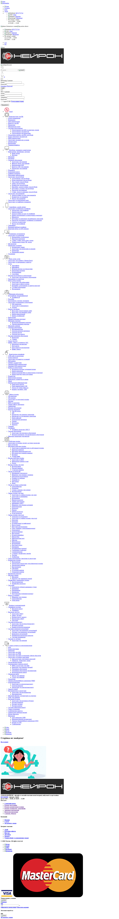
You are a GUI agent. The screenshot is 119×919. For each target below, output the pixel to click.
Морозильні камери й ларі (20, 461)
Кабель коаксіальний (18, 314)
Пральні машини (17, 468)
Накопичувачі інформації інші (17, 383)
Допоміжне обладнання (19, 669)
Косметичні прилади (14, 573)
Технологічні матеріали (19, 419)
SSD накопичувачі (14, 121)
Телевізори (11, 254)
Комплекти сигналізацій (19, 634)
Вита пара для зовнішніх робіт (21, 312)
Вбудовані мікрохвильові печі (21, 451)
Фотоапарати (16, 289)
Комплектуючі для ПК (16, 116)
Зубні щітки (15, 600)
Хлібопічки (15, 557)
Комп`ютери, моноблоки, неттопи (19, 152)
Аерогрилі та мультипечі (20, 516)
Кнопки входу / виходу (19, 617)
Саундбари (15, 274)
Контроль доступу (14, 612)
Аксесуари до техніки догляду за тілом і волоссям (24, 443)
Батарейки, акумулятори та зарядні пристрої (26, 285)
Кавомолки (15, 592)
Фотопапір (15, 423)
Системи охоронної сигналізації (18, 629)
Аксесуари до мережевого (20, 306)
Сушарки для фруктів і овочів (21, 553)
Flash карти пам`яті (18, 384)
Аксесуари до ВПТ (18, 460)
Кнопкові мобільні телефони (17, 227)
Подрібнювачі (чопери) (19, 548)
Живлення (11, 716)
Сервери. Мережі (10, 813)
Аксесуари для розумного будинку (23, 701)
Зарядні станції (13, 689)
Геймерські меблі (13, 674)
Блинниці (15, 521)
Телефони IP (16, 297)
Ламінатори (12, 406)
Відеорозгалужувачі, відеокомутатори (24, 369)
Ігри (9, 647)
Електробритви (17, 486)
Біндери (10, 401)
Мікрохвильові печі (18, 538)
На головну (4, 742)
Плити (14, 463)
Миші (10, 381)
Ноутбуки (11, 158)
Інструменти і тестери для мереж (18, 300)
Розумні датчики (17, 704)
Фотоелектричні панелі (19, 672)
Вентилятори (16, 562)
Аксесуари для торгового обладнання (24, 433)
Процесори (11, 125)
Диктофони (15, 265)
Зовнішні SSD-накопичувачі (17, 366)
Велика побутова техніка (16, 458)
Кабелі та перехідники (15, 367)
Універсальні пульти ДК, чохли (22, 242)
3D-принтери (12, 396)
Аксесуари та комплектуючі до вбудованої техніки (28, 448)
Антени (14, 307)
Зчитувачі (15, 620)
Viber (14, 15)
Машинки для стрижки (19, 597)
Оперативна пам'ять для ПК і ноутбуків (20, 135)
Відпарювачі (16, 498)
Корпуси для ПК (13, 123)
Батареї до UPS (16, 722)
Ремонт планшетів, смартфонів (14, 808)
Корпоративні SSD (18, 165)
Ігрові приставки (13, 649)
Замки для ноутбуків (18, 183)
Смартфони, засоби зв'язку (17, 207)
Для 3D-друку (16, 411)
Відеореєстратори (17, 625)
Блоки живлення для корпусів (17, 136)
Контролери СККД (18, 619)
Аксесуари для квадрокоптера (21, 692)
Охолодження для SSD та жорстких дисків (25, 130)
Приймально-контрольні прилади (22, 635)
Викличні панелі (17, 609)
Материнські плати (14, 126)
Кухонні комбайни (18, 535)
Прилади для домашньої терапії (22, 578)
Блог (5, 10)
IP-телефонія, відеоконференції (18, 295)
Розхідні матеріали (14, 409)
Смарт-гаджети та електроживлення (20, 645)
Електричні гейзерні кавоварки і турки (24, 587)
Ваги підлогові (13, 444)
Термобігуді (15, 480)
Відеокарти (11, 120)
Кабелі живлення (17, 371)
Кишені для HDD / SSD (19, 389)
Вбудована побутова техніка (17, 446)
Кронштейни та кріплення (20, 237)
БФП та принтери (14, 403)
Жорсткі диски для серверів (20, 163)
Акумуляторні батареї (15, 662)
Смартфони (12, 225)
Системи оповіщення (18, 637)
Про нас (7, 833)
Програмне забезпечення (16, 175)
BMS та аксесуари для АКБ (20, 665)
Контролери (12, 143)
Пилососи (15, 508)
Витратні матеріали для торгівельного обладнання (28, 434)
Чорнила (14, 424)
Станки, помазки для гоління (21, 490)
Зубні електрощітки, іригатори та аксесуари (22, 558)
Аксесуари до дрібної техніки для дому (24, 495)
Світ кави (11, 585)
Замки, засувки (16, 615)
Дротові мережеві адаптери (20, 324)
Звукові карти (12, 141)
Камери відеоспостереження (21, 627)
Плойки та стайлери (18, 478)
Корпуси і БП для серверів (20, 167)
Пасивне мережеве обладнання (18, 336)
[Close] (4, 900)
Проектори (15, 250)
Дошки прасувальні (18, 501)
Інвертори (11, 650)
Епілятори (15, 488)
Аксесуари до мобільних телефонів (19, 208)
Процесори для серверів (19, 168)
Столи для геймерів (18, 677)
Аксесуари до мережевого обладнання (20, 302)
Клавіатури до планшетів (20, 197)
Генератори (11, 679)
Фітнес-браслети (13, 714)
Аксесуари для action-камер (20, 282)
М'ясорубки (15, 537)
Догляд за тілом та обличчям (17, 485)
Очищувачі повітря (18, 572)
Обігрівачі (15, 568)
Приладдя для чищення (19, 190)
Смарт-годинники (14, 709)
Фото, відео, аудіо (14, 259)
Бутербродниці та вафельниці (21, 523)
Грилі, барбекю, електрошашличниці (23, 528)
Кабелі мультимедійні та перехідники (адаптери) (27, 372)
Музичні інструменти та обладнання (19, 275)
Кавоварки (15, 588)
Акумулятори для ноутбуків (20, 178)
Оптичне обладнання (15, 327)
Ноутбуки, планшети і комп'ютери (20, 150)
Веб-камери (12, 361)
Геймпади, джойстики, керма (21, 660)
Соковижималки (17, 552)
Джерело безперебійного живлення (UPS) (25, 721)
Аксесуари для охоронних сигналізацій (24, 630)
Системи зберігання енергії (16, 707)
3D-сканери (12, 398)
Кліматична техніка (14, 560)
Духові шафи (16, 456)
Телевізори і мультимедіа (17, 234)
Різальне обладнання (14, 408)
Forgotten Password (6, 86)
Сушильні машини (18, 470)
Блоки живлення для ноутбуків (22, 180)
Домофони (15, 610)
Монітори (11, 157)
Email (2, 82)
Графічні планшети (14, 173)
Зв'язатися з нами (10, 823)
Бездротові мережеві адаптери (21, 322)
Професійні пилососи (19, 583)
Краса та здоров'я (13, 595)
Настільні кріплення (18, 239)
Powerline (11, 299)
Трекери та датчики (14, 639)
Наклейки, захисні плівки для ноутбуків (24, 187)
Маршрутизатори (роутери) (16, 319)
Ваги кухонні (16, 525)
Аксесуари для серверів (19, 162)
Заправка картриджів (11, 810)
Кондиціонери (16, 567)
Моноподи (15, 217)
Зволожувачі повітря (18, 565)
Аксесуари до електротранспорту (22, 684)
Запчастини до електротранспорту (23, 687)
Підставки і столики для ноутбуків (23, 188)
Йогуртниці (15, 533)
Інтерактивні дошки (18, 247)
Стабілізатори (16, 724)
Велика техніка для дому (16, 465)
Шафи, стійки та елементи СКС (18, 342)
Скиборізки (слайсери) (19, 550)
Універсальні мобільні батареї (17, 712)
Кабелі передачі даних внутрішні (22, 374)
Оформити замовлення (8, 907)
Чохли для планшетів (18, 198)
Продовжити (4, 105)
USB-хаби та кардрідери (16, 356)
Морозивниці (16, 542)
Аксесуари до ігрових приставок (18, 657)
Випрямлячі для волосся (19, 473)
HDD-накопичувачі (14, 138)
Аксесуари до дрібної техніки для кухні (24, 518)
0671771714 (19, 13)
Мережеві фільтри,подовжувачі (22, 719)
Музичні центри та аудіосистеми (22, 269)
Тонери (14, 421)
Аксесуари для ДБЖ (14, 654)
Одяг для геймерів (14, 697)
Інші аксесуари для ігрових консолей (23, 659)
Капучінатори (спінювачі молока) (22, 593)
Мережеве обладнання (16, 294)
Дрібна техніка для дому (16, 493)
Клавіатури (11, 376)
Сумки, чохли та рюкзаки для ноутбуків (24, 192)
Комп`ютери (16, 153)
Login (2, 88)
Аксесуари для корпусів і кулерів (18, 140)
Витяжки (15, 455)
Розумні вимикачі (17, 702)
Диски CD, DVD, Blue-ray (20, 388)
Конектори (15, 337)
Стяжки (14, 339)
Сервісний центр (10, 803)
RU (5, 44)
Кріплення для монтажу (19, 344)
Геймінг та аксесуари (15, 362)
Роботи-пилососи (17, 511)
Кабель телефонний (18, 316)
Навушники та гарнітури (16, 279)
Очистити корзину (23, 907)
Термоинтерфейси (14, 145)
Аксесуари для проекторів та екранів (23, 249)
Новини (7, 820)
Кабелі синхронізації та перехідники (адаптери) (27, 215)
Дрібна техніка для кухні (16, 515)
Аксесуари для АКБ (14, 652)
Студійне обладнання (18, 287)
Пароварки (15, 547)
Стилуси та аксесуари (19, 222)
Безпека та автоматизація (17, 605)
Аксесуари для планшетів (16, 193)
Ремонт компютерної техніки (14, 807)
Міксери (14, 540)
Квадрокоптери (17, 694)
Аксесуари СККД (17, 614)
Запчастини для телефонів (20, 210)
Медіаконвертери (17, 329)
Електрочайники (17, 532)
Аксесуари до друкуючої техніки (18, 399)
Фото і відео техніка (14, 280)
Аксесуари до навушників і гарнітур (19, 262)
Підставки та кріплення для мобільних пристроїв (27, 218)
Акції (6, 11)
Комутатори (12, 317)
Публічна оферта (10, 831)
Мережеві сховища (14, 326)
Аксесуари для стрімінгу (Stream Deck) (20, 260)
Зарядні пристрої (17, 212)
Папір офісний (16, 418)
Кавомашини (16, 590)
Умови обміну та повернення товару (16, 838)
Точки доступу (13, 341)
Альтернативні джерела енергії (18, 664)
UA (5, 42)
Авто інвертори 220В (18, 717)
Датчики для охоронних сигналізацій (24, 632)
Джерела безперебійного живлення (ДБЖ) (21, 680)
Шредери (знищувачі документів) (18, 436)
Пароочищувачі (17, 506)
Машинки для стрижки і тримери (22, 475)
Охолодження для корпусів (20, 131)
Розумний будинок (14, 699)
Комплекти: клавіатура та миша (18, 379)
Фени (13, 483)
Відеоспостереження (11, 812)
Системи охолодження (15, 128)
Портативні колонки (18, 270)
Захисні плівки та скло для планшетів (24, 195)
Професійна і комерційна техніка (18, 580)
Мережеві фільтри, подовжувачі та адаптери (22, 696)
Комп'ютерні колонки (15, 377)
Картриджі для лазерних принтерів (23, 414)
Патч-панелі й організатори (20, 347)
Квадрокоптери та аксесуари (17, 691)
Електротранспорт (14, 682)
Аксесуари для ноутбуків (16, 177)
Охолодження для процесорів (21, 133)
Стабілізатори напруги (15, 711)
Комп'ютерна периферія (16, 354)
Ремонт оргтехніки (10, 805)
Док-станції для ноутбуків (20, 182)
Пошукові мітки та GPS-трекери (18, 229)
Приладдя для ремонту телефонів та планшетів (27, 220)
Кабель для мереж (14, 309)
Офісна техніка (14, 394)
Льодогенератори (17, 582)
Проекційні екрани (18, 252)
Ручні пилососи (17, 513)
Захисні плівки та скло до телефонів (23, 213)
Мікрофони (15, 267)
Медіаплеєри (12, 244)
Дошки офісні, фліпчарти (16, 404)
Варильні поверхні (18, 449)
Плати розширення (14, 118)
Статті (6, 821)
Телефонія (11, 428)
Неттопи (14, 155)
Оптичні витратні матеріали (21, 331)
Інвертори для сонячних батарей (22, 667)
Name (2, 93)
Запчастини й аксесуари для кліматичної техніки (27, 563)
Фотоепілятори (16, 491)
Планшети (11, 170)
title (2, 903)
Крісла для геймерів (18, 675)
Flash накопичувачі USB (19, 386)
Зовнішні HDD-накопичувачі (17, 364)
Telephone (4, 97)
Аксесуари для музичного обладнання (24, 277)
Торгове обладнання (14, 431)
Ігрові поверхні (13, 357)
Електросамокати (17, 686)
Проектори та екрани (15, 245)
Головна (7, 8)
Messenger (19, 18)
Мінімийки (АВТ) (17, 503)
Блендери (15, 520)
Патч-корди (15, 346)
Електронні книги (14, 172)
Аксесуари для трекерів (19, 640)
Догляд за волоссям (14, 471)
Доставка (7, 834)
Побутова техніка (14, 441)
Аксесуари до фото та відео (20, 284)
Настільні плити (17, 545)
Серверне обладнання (15, 160)
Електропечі (16, 530)
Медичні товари (13, 575)
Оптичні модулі (17, 332)
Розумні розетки (17, 706)
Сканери (11, 426)
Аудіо (10, 264)
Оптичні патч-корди (18, 334)
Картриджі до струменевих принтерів (24, 416)
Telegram (18, 16)
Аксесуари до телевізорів (16, 235)
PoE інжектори (16, 304)
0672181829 (5, 797)
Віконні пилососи (17, 500)
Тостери (14, 555)
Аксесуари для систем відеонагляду (23, 624)
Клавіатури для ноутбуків (20, 185)
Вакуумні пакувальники (19, 526)
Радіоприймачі (16, 272)
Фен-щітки (15, 481)
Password (3, 84)
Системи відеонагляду (15, 622)
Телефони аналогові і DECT (21, 429)
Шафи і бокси (16, 349)
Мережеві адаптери (14, 321)
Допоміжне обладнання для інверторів (24, 670)
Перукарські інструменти (20, 476)
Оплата (6, 836)
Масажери (15, 577)
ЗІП (13, 413)
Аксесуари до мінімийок (20, 496)
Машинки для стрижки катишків (22, 505)
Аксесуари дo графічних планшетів (19, 202)
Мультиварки (16, 543)
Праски (14, 510)
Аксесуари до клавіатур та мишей (19, 359)
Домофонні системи (14, 607)
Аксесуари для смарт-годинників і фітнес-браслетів (24, 655)
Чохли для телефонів (18, 223)
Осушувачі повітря (18, 570)
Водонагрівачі (16, 466)
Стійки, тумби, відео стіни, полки (22, 240)
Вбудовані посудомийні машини (22, 453)
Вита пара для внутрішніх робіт (22, 311)
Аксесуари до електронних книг (18, 200)
